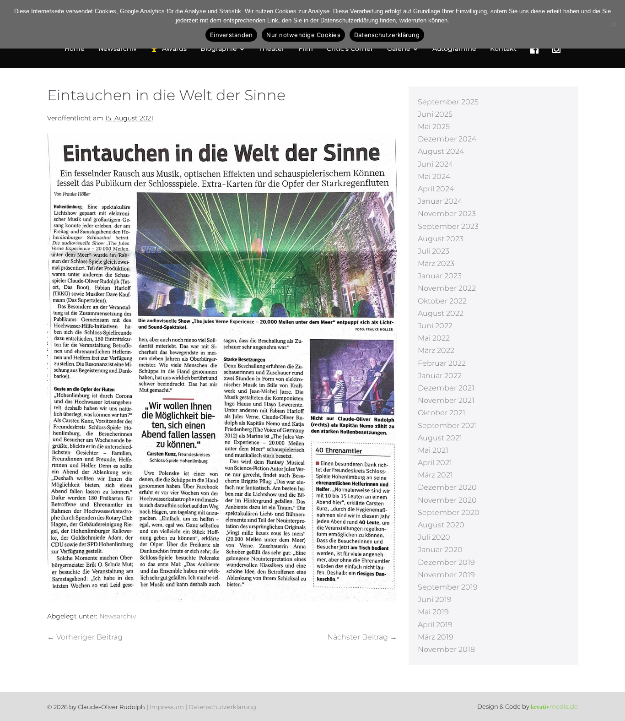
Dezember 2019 (446, 562)
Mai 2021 (433, 450)
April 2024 (436, 188)
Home (75, 48)
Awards (174, 48)
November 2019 (446, 574)
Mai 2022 (434, 338)
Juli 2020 (434, 537)
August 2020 (441, 524)
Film (305, 48)
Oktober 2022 (442, 301)
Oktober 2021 (441, 412)
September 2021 (447, 425)
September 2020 (449, 512)
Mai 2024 (434, 176)
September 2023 (448, 226)
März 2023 (436, 263)
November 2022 (447, 288)
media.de (554, 706)
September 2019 (448, 587)
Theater (272, 48)
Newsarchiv (117, 48)
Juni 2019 (435, 599)
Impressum (167, 706)
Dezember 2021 (446, 388)
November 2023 (447, 213)
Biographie (219, 48)
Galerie (399, 48)
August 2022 (440, 313)
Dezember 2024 (447, 139)
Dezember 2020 (447, 487)
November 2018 (446, 649)
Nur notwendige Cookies (303, 34)
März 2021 (435, 475)
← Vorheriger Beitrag (85, 637)
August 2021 (440, 438)
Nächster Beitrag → (362, 637)
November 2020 (447, 500)
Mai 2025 (434, 126)
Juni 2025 (435, 114)
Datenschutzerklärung (222, 706)
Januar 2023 (440, 275)
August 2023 (440, 238)
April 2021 (435, 462)
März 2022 (436, 350)
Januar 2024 (440, 201)
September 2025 (448, 102)
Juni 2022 (435, 325)
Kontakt (503, 48)
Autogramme (454, 48)
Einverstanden (231, 34)
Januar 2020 (440, 549)
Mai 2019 (433, 611)
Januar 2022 (440, 375)
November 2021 (446, 400)
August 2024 (441, 151)
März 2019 (435, 637)
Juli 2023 (433, 251)
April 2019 (435, 624)
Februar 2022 (442, 363)
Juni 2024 (435, 164)
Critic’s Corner (350, 48)
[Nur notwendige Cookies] (613, 24)
